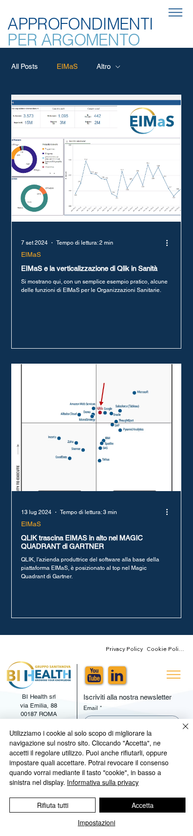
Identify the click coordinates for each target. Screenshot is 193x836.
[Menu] (175, 13)
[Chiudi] (180, 732)
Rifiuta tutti (52, 805)
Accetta (143, 805)
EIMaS (67, 66)
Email (92, 708)
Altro (103, 66)
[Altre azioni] (170, 242)
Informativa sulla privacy (103, 782)
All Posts (24, 66)
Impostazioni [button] (96, 822)
